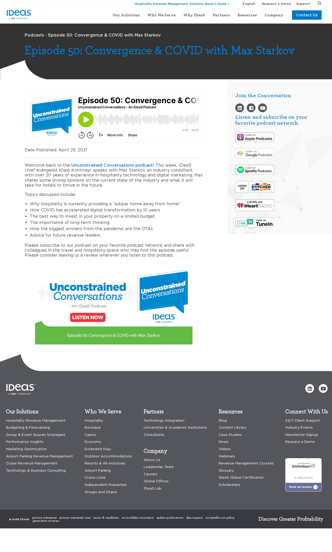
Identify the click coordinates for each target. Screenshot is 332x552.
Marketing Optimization (26, 449)
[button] (309, 388)
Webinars (227, 456)
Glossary (226, 470)
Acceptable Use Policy (219, 517)
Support (303, 3)
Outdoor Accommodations (108, 456)
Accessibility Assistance (138, 517)
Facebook (251, 107)
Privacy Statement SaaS (75, 517)
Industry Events (299, 427)
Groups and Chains (101, 492)
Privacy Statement (44, 517)
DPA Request (194, 517)
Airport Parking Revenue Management (39, 456)
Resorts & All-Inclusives (105, 463)
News (224, 441)
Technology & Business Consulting (36, 470)
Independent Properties (106, 484)
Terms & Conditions (106, 517)
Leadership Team (159, 467)
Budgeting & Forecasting (28, 427)
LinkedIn (239, 107)
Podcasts (34, 35)
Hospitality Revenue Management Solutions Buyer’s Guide (181, 3)
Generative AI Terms (45, 520)
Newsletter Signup (301, 434)
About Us (152, 460)
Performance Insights (24, 441)
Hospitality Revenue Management (35, 420)
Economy (93, 441)
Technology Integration (164, 420)
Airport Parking (98, 470)
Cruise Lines (95, 477)
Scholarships (229, 484)
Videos (262, 107)
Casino (90, 434)
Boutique (93, 427)
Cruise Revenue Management (32, 463)
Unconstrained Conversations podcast (112, 165)
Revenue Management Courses (246, 463)
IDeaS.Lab (152, 488)
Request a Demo (276, 3)
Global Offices (156, 481)
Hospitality (94, 420)
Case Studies (230, 434)
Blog (223, 420)
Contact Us (306, 15)
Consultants (154, 434)
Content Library (232, 427)
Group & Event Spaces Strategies (35, 434)
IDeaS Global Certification (241, 477)
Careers (150, 474)
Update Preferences (170, 517)
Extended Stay (98, 449)
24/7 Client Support (302, 420)
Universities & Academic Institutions (175, 427)
